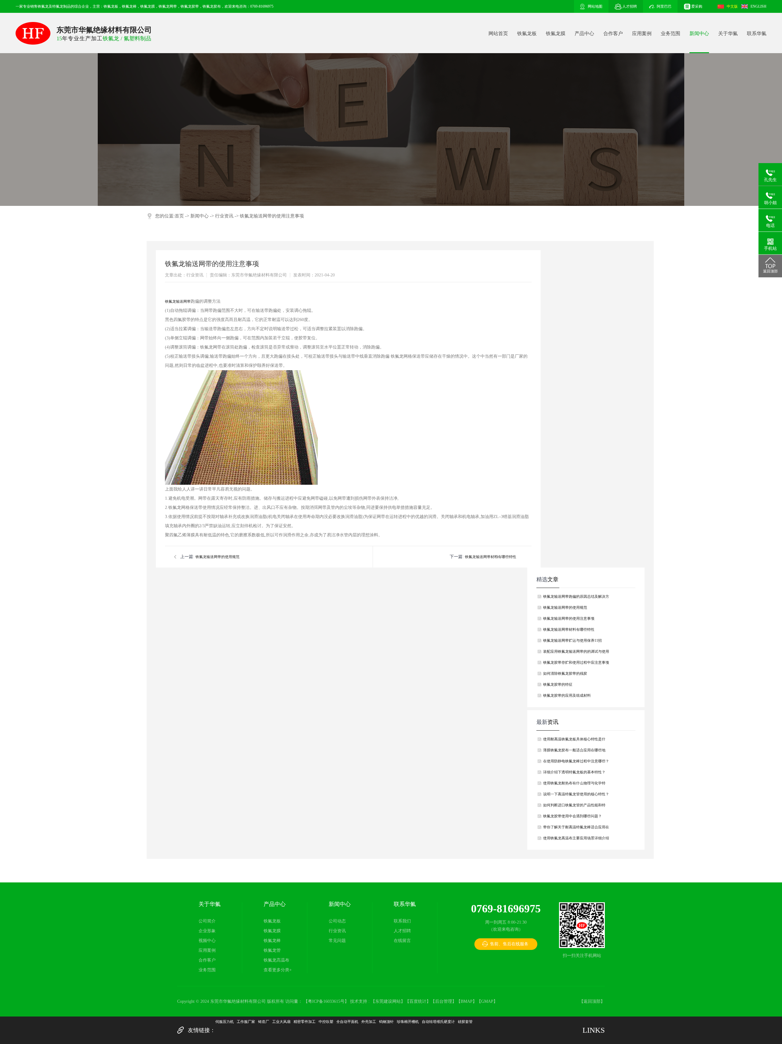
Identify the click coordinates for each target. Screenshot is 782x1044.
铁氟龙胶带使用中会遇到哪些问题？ (572, 816)
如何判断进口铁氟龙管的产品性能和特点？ (574, 807)
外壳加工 (368, 1022)
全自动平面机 (347, 1022)
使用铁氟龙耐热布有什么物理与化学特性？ (574, 785)
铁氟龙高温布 (276, 960)
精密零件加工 (305, 1022)
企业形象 (207, 931)
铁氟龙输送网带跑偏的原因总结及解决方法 (576, 598)
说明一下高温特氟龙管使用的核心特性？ (576, 794)
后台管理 (443, 1001)
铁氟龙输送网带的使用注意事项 (272, 216)
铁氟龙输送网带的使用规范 (217, 557)
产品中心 (584, 33)
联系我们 (402, 921)
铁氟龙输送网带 (178, 301)
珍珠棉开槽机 (408, 1022)
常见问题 (337, 940)
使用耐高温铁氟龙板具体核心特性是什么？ (574, 741)
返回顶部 (592, 1001)
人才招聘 (402, 931)
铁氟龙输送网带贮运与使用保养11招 (572, 640)
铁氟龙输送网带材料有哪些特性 (490, 557)
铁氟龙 (43, 6)
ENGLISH (758, 6)
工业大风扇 (281, 1022)
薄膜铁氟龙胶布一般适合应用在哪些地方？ (574, 752)
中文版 (732, 6)
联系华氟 (756, 33)
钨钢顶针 (386, 1022)
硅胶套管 (465, 1022)
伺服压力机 (224, 1022)
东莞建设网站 (388, 1001)
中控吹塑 (326, 1022)
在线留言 (402, 940)
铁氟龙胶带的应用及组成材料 (567, 695)
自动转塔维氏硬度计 (438, 1022)
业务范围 (670, 33)
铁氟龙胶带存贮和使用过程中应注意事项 (576, 662)
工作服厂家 (246, 1022)
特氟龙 (57, 6)
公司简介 (207, 921)
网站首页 (498, 33)
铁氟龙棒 (272, 940)
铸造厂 (263, 1022)
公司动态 (337, 921)
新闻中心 (699, 33)
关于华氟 (728, 33)
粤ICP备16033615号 (326, 1001)
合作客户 (613, 33)
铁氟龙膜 (555, 33)
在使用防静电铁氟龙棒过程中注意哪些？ (576, 761)
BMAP (467, 1001)
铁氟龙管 (272, 950)
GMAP (487, 1001)
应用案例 (642, 33)
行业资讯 (224, 216)
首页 (179, 216)
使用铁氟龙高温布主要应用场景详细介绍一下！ (576, 840)
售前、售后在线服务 (509, 944)
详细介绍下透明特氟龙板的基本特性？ (574, 772)
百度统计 (417, 1001)
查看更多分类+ (278, 970)
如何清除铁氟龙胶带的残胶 (565, 673)
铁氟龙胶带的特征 (557, 684)
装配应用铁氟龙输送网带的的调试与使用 (576, 651)
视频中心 (207, 940)
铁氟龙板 (527, 33)
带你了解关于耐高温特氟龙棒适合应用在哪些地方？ (576, 829)
